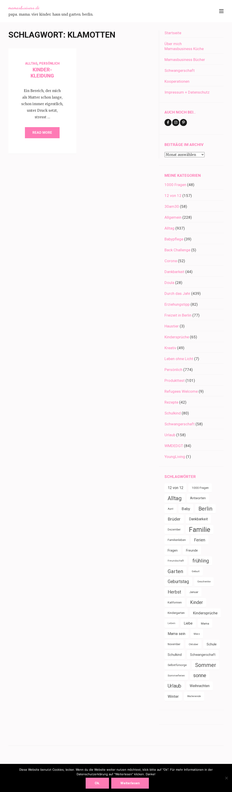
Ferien (199, 540)
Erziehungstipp (177, 304)
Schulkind (172, 413)
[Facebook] (168, 122)
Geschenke (203, 581)
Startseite (172, 33)
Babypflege (173, 239)
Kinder (196, 602)
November (174, 644)
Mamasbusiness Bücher (184, 59)
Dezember (174, 529)
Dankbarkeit (174, 271)
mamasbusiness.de (23, 7)
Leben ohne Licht (178, 358)
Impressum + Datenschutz (187, 92)
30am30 (171, 206)
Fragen (173, 550)
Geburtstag (178, 581)
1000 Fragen (175, 184)
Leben (171, 623)
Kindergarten (176, 613)
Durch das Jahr (177, 293)
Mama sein (176, 634)
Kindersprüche (176, 337)
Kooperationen (176, 81)
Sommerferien (176, 675)
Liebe (188, 623)
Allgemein (172, 217)
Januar (193, 592)
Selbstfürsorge (177, 665)
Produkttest (174, 380)
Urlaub (169, 435)
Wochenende (194, 696)
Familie (199, 529)
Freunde (192, 550)
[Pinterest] (183, 122)
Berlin (205, 509)
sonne (199, 675)
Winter (173, 696)
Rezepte (171, 402)
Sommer (205, 665)
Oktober (193, 644)
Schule (212, 644)
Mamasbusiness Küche (184, 48)
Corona (170, 261)
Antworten (198, 498)
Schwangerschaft (179, 70)
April (170, 508)
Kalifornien (175, 602)
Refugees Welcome (181, 391)
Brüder (174, 519)
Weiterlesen (130, 783)
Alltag (31, 63)
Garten (175, 571)
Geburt (196, 571)
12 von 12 (172, 195)
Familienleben (177, 540)
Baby (186, 508)
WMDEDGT (173, 445)
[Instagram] (175, 122)
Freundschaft (176, 560)
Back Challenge (177, 250)
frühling (200, 561)
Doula (169, 282)
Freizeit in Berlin (177, 315)
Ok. (97, 783)
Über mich (173, 43)
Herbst (174, 592)
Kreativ (170, 348)
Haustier (171, 326)
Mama (205, 623)
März (197, 633)
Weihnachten (200, 686)
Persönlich (49, 63)
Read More (42, 133)
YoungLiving (174, 456)
